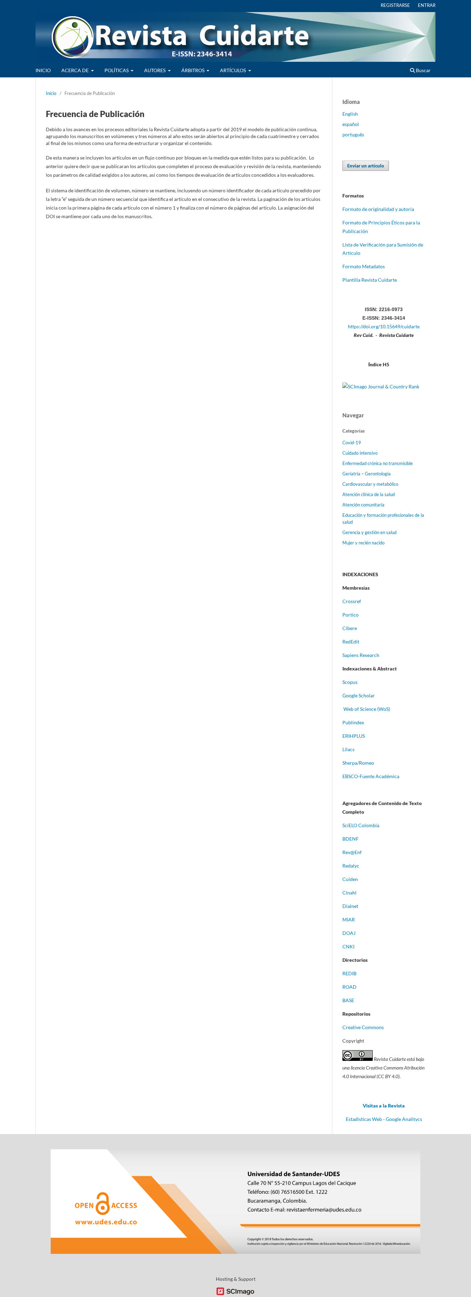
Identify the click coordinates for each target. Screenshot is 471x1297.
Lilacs (348, 749)
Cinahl (349, 893)
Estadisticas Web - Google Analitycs (384, 1119)
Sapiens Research (361, 655)
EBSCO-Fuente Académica (370, 776)
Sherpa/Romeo (358, 763)
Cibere (349, 628)
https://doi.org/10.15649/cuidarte (384, 326)
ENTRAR (426, 5)
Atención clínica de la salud (368, 494)
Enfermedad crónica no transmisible (377, 463)
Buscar (423, 70)
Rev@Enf (352, 852)
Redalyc (350, 866)
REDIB (349, 973)
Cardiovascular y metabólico (370, 484)
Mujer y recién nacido (363, 542)
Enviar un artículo (365, 165)
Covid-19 (351, 442)
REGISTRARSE (395, 5)
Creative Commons (363, 1027)
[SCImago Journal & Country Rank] (380, 386)
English (350, 114)
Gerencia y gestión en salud (369, 532)
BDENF (350, 839)
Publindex (353, 722)
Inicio (51, 93)
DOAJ (348, 933)
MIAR (348, 919)
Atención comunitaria (363, 504)
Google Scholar (358, 695)
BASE (348, 1000)
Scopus (350, 682)
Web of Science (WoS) (366, 709)
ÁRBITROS (193, 70)
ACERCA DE (75, 70)
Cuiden (350, 879)
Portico (350, 615)
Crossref (351, 601)
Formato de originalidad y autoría (378, 209)
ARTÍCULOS (233, 70)
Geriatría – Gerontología (366, 473)
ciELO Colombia (362, 825)
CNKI (348, 946)
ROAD (349, 987)
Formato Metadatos (363, 266)
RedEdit (350, 642)
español (350, 124)
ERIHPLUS (353, 736)
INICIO (43, 70)
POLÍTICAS (117, 70)
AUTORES (155, 70)
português (353, 134)
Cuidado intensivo (360, 453)
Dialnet (350, 906)
